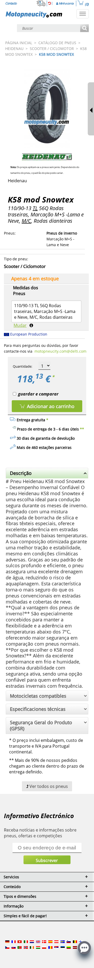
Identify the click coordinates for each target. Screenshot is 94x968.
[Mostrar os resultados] (84, 28)
